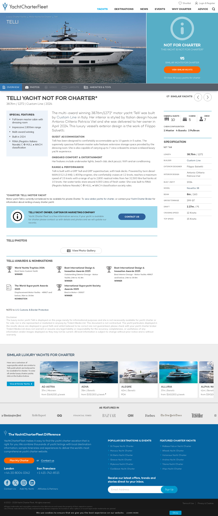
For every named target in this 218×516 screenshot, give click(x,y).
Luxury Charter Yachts (16, 17)
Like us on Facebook (7, 483)
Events (160, 9)
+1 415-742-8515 (48, 473)
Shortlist (187, 3)
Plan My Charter (19, 460)
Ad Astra (48, 386)
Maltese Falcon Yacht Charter (176, 446)
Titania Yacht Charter (172, 464)
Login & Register (207, 3)
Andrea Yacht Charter (173, 459)
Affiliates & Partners (48, 488)
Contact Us (132, 216)
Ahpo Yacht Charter (172, 468)
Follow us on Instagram (24, 483)
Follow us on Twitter (15, 483)
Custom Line (67, 117)
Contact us (47, 460)
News (144, 9)
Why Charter (181, 9)
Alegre (126, 386)
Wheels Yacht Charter (173, 450)
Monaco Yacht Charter (121, 450)
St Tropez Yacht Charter (122, 446)
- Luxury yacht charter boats (33, 6)
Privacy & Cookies (206, 503)
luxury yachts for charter (188, 77)
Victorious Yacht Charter (174, 455)
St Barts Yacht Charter (121, 455)
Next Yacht (208, 97)
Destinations (124, 9)
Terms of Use (188, 503)
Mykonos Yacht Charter (121, 464)
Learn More (132, 513)
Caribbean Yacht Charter (122, 468)
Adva (85, 386)
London (9, 468)
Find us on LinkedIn (32, 483)
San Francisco (46, 468)
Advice (203, 9)
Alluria (166, 386)
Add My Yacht (27, 488)
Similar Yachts (181, 96)
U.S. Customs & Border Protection (32, 309)
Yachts (102, 9)
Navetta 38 (193, 188)
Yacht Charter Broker (141, 198)
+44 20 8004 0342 (17, 473)
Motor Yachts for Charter (40, 17)
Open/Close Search (213, 9)
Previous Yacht (198, 97)
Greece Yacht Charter (121, 459)
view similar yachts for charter (99, 198)
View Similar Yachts (182, 69)
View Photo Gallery (84, 250)
